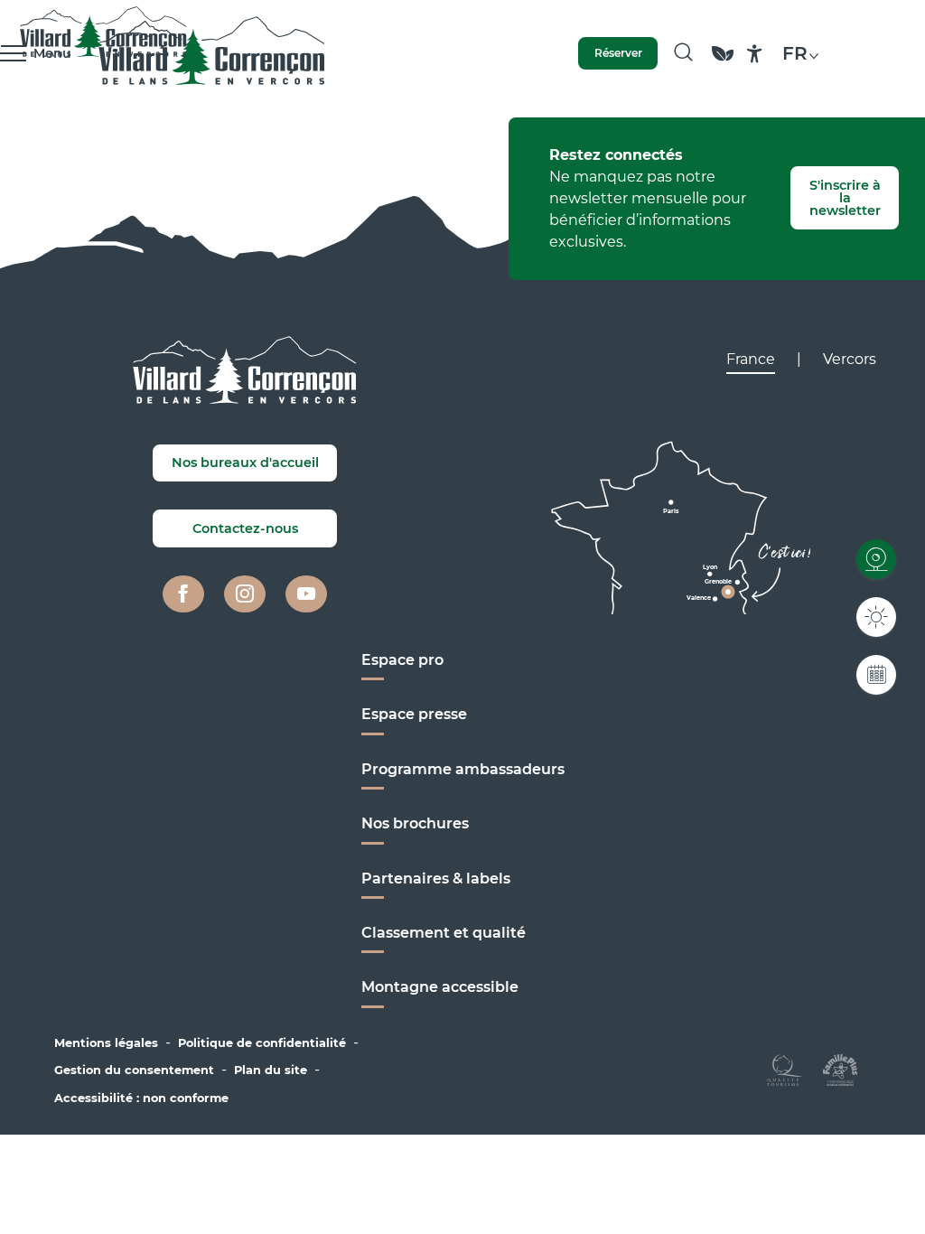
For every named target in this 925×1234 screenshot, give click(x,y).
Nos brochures (415, 823)
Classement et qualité (443, 932)
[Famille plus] (840, 1069)
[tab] (751, 359)
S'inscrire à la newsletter (845, 198)
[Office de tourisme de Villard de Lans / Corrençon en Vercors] (211, 53)
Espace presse (414, 714)
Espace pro (402, 659)
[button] (683, 53)
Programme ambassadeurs (463, 769)
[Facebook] (183, 594)
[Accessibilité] (754, 53)
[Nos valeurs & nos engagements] (722, 61)
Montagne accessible (440, 987)
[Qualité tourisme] (784, 1069)
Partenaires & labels (435, 878)
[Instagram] (245, 594)
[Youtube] (306, 594)
